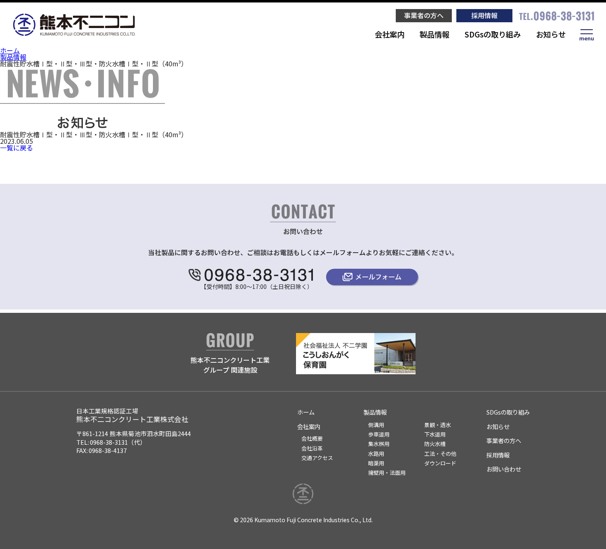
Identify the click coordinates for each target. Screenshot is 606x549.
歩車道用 (379, 434)
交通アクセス (317, 458)
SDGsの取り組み (493, 34)
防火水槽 (435, 444)
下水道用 (435, 434)
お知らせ (551, 34)
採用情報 (484, 15)
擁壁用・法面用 (387, 472)
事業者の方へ (424, 15)
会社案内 (389, 34)
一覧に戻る (16, 147)
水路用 (376, 454)
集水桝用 (379, 444)
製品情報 (434, 34)
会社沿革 (312, 448)
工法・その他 (440, 454)
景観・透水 (437, 425)
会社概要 (312, 438)
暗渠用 (376, 463)
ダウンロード (440, 463)
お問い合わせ (503, 469)
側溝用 (376, 425)
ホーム (10, 50)
